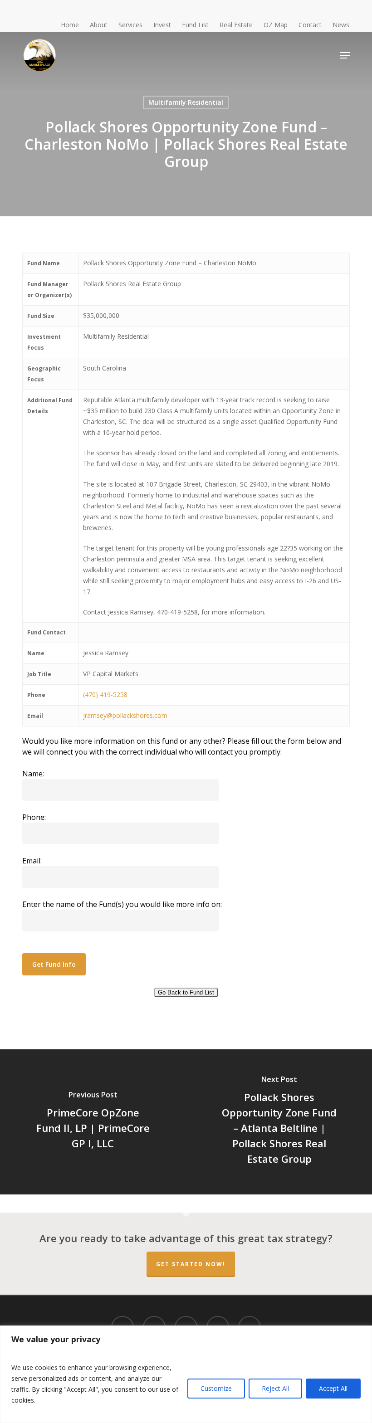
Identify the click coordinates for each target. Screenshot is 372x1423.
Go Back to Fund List (186, 992)
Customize (216, 1388)
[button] (345, 55)
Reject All (275, 1388)
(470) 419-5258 (105, 694)
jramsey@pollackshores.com (125, 715)
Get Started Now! (190, 1264)
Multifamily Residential (185, 102)
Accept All (333, 1388)
